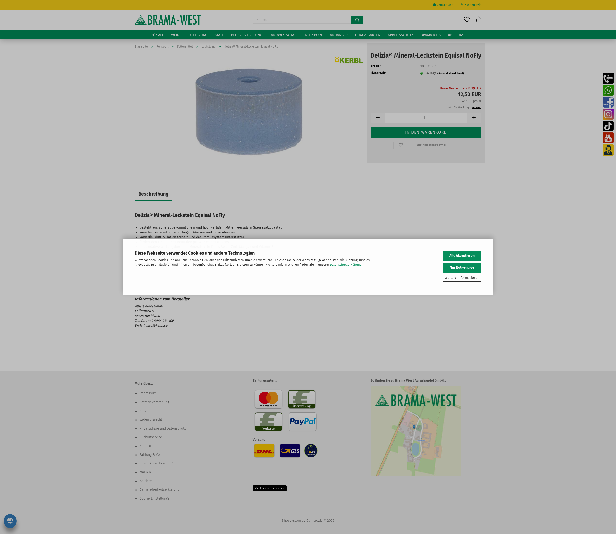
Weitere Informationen (462, 278)
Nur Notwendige (462, 267)
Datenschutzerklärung (346, 264)
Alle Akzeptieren (462, 256)
